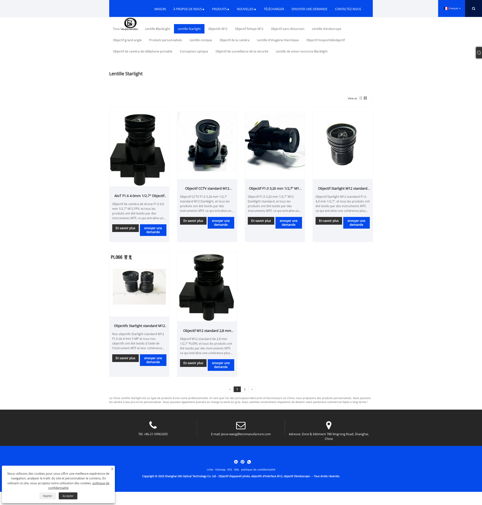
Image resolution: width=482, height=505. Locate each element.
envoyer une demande (153, 230)
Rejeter (47, 496)
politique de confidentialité (258, 469)
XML (236, 469)
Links (210, 469)
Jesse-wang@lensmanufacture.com (246, 434)
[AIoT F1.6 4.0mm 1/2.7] (139, 149)
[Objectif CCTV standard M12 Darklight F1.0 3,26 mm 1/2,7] (207, 141)
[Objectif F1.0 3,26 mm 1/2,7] (275, 141)
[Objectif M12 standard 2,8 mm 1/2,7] (207, 286)
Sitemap (220, 469)
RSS (229, 469)
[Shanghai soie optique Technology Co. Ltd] (130, 23)
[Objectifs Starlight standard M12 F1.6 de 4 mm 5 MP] (139, 281)
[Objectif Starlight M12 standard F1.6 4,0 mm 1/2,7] (343, 141)
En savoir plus (125, 228)
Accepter (68, 496)
